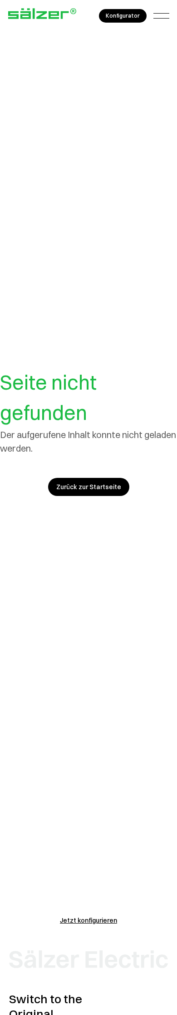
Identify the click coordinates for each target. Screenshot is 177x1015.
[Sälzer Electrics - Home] (42, 15)
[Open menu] (161, 16)
